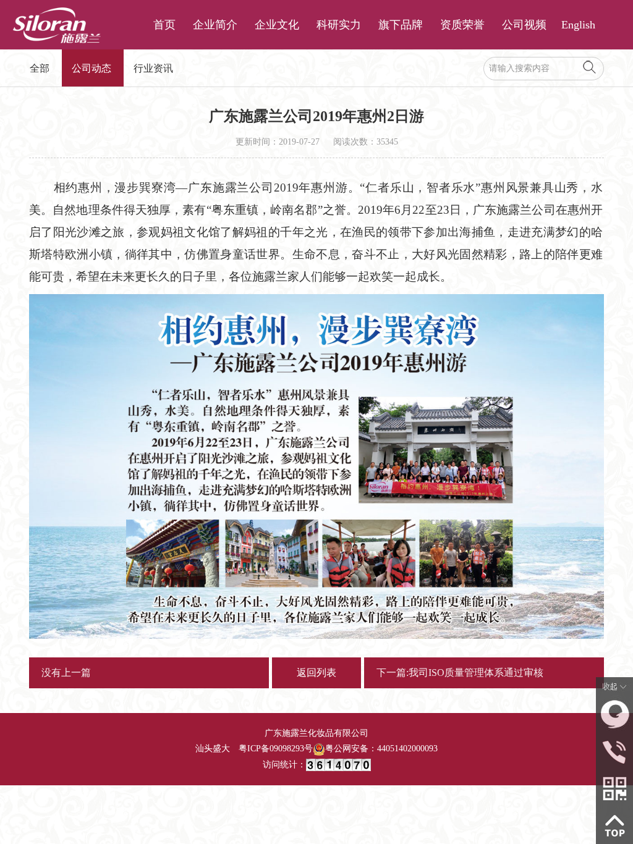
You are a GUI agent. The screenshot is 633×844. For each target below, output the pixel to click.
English (578, 25)
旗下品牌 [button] (400, 25)
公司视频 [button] (524, 25)
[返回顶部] (614, 824)
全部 (39, 68)
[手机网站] (614, 787)
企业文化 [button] (277, 25)
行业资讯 (153, 68)
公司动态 (91, 68)
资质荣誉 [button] (462, 25)
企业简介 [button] (215, 25)
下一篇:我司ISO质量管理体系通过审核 (459, 672)
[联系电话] (614, 750)
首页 (164, 25)
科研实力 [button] (338, 25)
